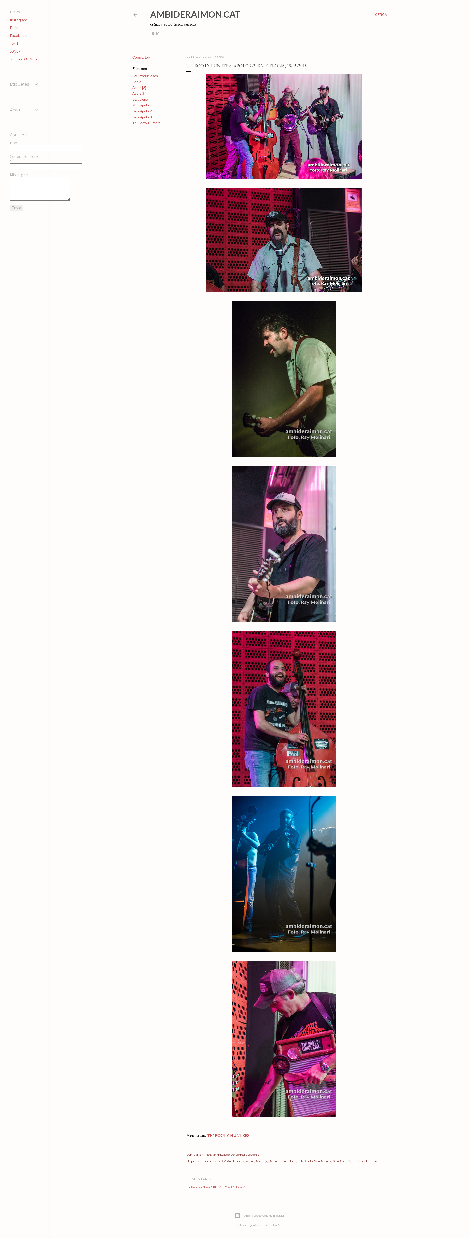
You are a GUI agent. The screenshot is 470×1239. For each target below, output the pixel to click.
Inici (156, 34)
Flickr (14, 28)
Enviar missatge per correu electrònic (233, 1154)
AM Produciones (145, 76)
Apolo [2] (139, 88)
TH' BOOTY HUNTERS (228, 1135)
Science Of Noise (24, 59)
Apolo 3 (138, 93)
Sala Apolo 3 (142, 117)
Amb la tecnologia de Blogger (263, 1215)
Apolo (136, 82)
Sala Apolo (140, 105)
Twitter (16, 43)
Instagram (18, 20)
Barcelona (140, 99)
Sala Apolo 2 (142, 111)
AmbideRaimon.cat (195, 14)
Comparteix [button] (141, 57)
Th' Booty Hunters (146, 123)
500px (15, 51)
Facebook (18, 36)
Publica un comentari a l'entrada (215, 1186)
